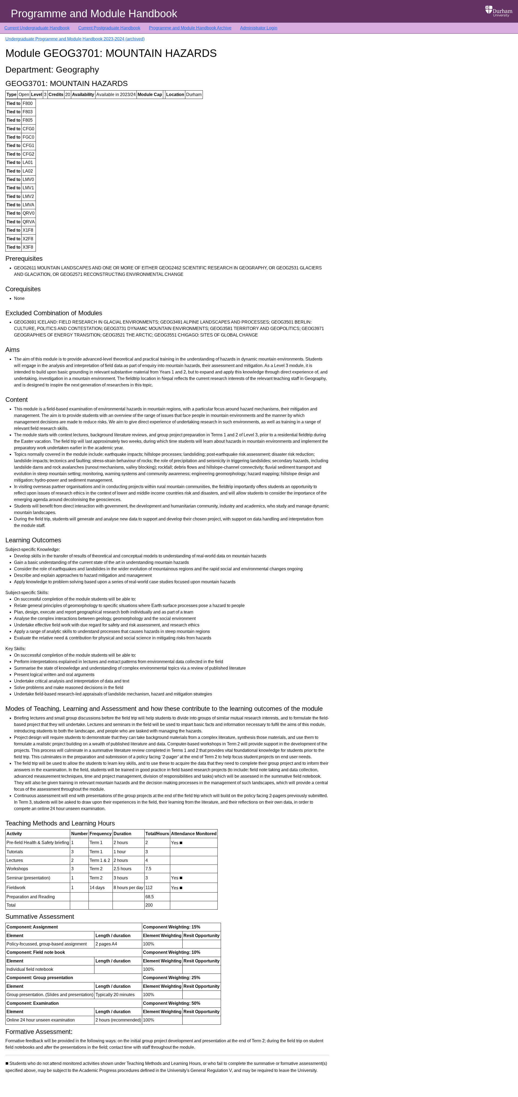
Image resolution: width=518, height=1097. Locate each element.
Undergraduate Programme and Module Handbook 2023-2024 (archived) (75, 39)
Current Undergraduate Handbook (37, 28)
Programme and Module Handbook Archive (190, 28)
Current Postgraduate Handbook (109, 28)
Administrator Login (258, 28)
